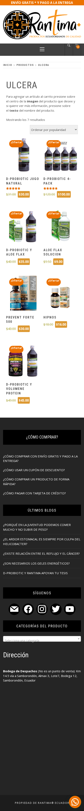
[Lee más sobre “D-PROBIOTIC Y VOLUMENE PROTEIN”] (23, 361)
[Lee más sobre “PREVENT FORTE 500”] (23, 294)
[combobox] (42, 639)
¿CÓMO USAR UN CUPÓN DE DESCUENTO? (34, 470)
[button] (75, 802)
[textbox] (42, 640)
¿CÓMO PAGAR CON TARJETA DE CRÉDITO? (34, 493)
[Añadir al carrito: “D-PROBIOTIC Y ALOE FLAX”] (23, 226)
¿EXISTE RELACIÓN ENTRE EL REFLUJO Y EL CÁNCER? (41, 553)
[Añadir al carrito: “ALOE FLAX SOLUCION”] (61, 226)
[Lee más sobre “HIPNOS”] (61, 294)
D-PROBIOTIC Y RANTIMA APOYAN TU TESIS (35, 573)
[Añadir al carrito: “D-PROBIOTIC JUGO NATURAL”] (23, 155)
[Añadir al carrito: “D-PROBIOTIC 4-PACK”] (61, 155)
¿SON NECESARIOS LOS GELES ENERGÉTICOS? (36, 563)
